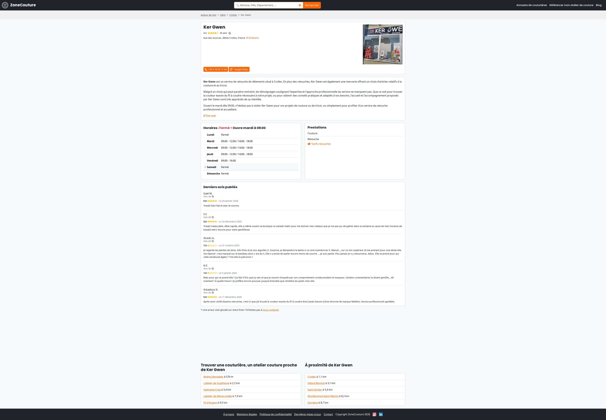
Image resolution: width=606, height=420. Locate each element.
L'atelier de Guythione (216, 383)
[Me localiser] (300, 5)
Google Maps (241, 69)
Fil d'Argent (210, 402)
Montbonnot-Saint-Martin (323, 396)
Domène (313, 402)
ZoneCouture (22, 5)
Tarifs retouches (321, 144)
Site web (210, 115)
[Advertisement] (295, 336)
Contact (328, 414)
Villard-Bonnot (316, 383)
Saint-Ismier (315, 389)
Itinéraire (253, 37)
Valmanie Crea (212, 389)
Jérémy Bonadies (213, 376)
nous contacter (271, 309)
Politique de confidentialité (276, 414)
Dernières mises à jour (307, 414)
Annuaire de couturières (531, 5)
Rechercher (312, 5)
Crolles (312, 376)
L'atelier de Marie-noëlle (217, 396)
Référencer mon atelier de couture (571, 5)
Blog (599, 5)
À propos (228, 414)
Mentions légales (247, 414)
